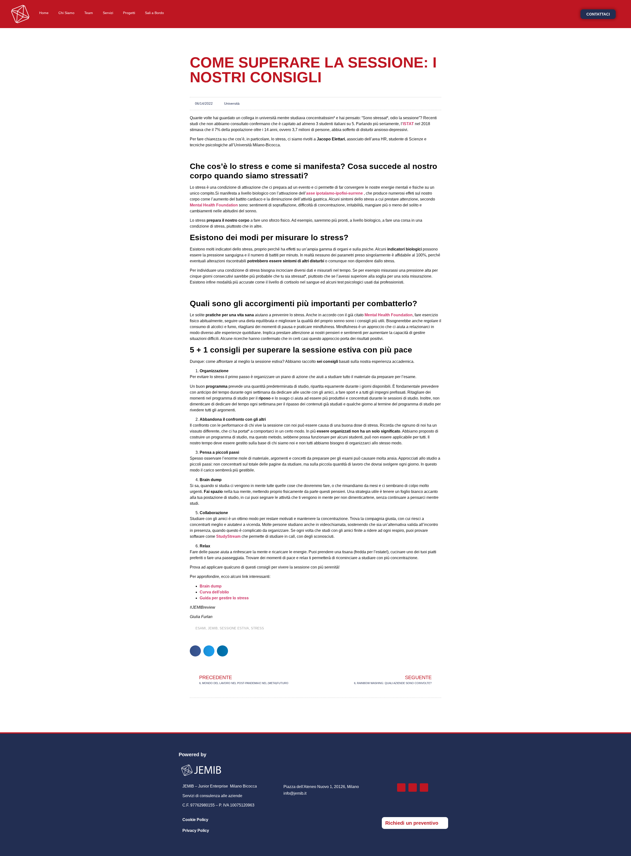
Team (88, 13)
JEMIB (213, 628)
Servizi (108, 13)
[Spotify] (424, 787)
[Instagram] (401, 787)
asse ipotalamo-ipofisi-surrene (334, 193)
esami (200, 628)
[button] (195, 650)
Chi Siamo (66, 13)
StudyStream (228, 536)
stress (257, 628)
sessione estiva (234, 628)
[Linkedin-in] (412, 787)
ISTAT (408, 124)
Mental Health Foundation (214, 205)
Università (232, 103)
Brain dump (211, 586)
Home (44, 13)
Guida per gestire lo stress (224, 598)
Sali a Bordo (154, 13)
